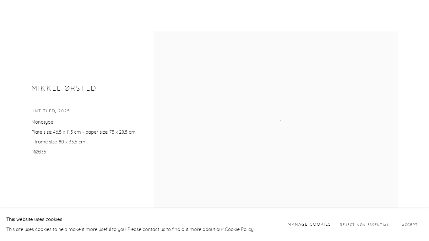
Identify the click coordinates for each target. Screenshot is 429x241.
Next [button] (415, 120)
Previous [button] (13, 120)
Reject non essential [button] (364, 225)
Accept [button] (410, 225)
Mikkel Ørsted (64, 88)
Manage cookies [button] (309, 224)
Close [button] (415, 14)
